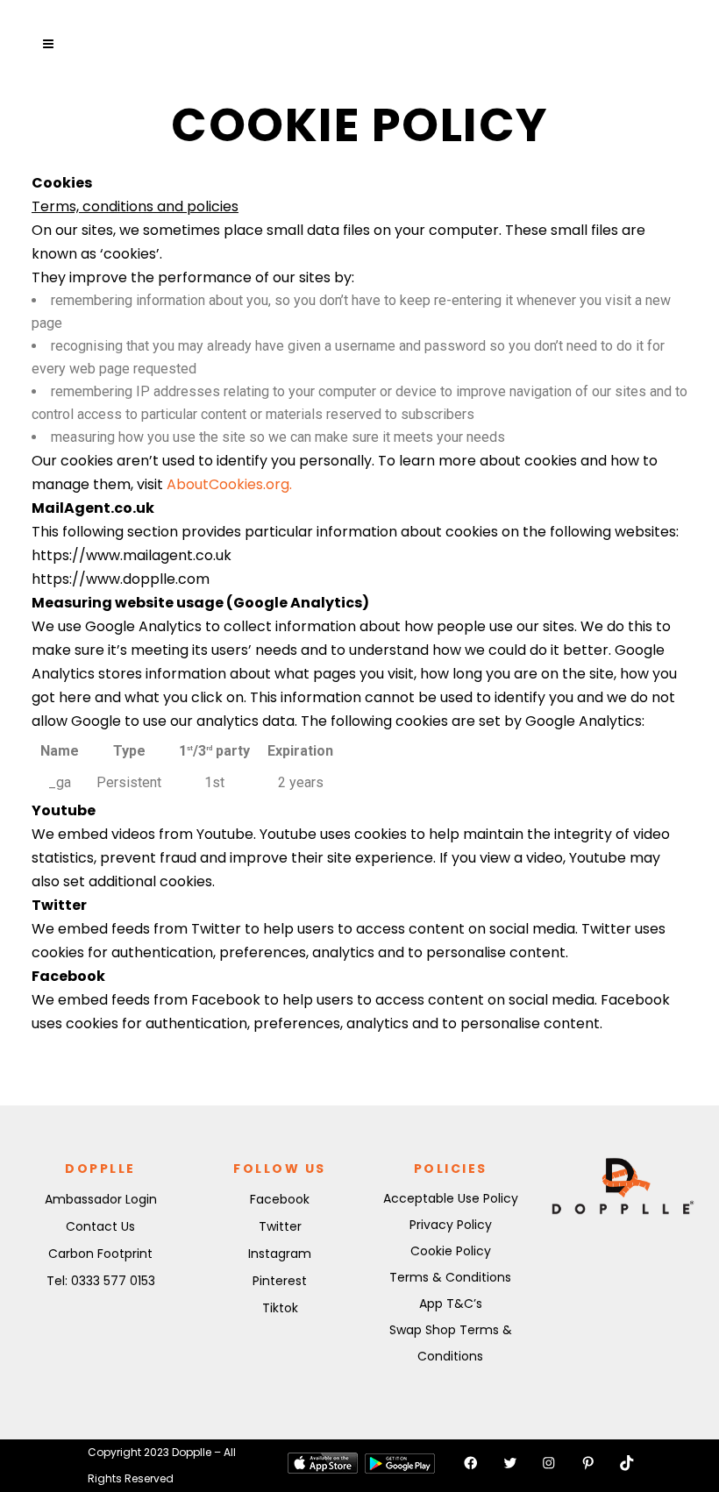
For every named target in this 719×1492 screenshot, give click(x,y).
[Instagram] (549, 1463)
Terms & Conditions (450, 1277)
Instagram (279, 1253)
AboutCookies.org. (229, 484)
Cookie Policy (450, 1251)
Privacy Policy (450, 1224)
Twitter (280, 1226)
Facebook (280, 1199)
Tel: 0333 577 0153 (100, 1281)
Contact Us (100, 1226)
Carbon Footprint (100, 1253)
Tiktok (280, 1308)
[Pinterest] (588, 1463)
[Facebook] (471, 1463)
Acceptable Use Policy (450, 1198)
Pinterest (280, 1281)
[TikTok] (627, 1463)
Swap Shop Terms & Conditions (450, 1343)
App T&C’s (450, 1303)
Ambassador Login (101, 1199)
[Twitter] (510, 1463)
